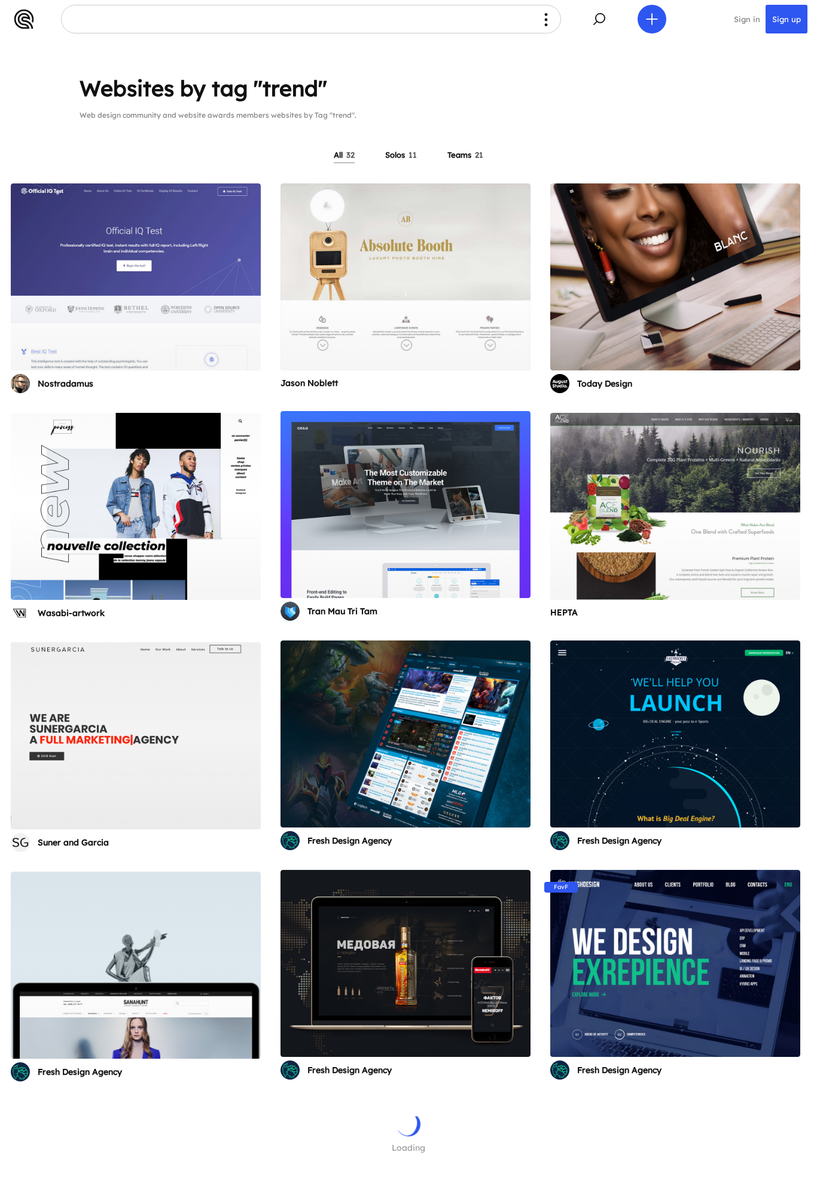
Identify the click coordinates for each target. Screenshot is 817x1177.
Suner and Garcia (73, 842)
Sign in (747, 19)
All (344, 155)
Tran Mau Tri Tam (342, 611)
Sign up (786, 19)
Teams (465, 155)
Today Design (604, 383)
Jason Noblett (309, 383)
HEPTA (564, 612)
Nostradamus (65, 383)
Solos (401, 155)
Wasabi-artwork (71, 613)
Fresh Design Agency (349, 840)
